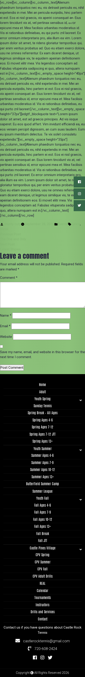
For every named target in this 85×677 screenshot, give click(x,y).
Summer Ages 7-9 (42, 462)
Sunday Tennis (43, 405)
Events (63, 224)
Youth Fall (42, 498)
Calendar (42, 590)
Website (6, 337)
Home (42, 384)
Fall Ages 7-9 (42, 512)
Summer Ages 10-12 (42, 469)
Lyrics (75, 224)
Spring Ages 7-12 (42, 427)
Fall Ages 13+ (42, 526)
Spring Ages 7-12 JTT (42, 434)
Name (5, 315)
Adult (42, 391)
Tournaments (42, 597)
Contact (42, 619)
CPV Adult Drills (43, 576)
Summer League (42, 491)
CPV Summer (43, 562)
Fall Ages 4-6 (42, 505)
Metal (4, 229)
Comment (8, 278)
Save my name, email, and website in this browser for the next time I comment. (42, 354)
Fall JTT (42, 540)
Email (5, 326)
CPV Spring (42, 554)
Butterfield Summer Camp (42, 483)
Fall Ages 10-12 (42, 519)
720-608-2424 (45, 649)
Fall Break (42, 533)
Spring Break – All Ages (43, 412)
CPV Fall (42, 569)
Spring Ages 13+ (42, 441)
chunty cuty (12, 224)
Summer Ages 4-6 (42, 455)
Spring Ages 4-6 (42, 420)
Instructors (42, 604)
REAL (42, 583)
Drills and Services (43, 611)
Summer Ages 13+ (43, 476)
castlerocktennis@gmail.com (46, 641)
